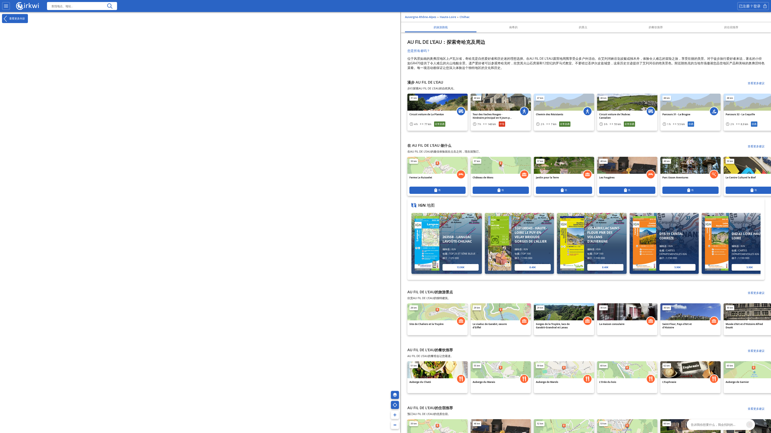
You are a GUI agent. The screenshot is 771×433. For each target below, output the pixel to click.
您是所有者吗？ (418, 51)
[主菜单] (6, 6)
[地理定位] (395, 405)
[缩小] (395, 425)
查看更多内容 (16, 18)
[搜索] (109, 6)
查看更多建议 (756, 83)
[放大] (395, 415)
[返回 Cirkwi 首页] (27, 6)
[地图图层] (395, 395)
